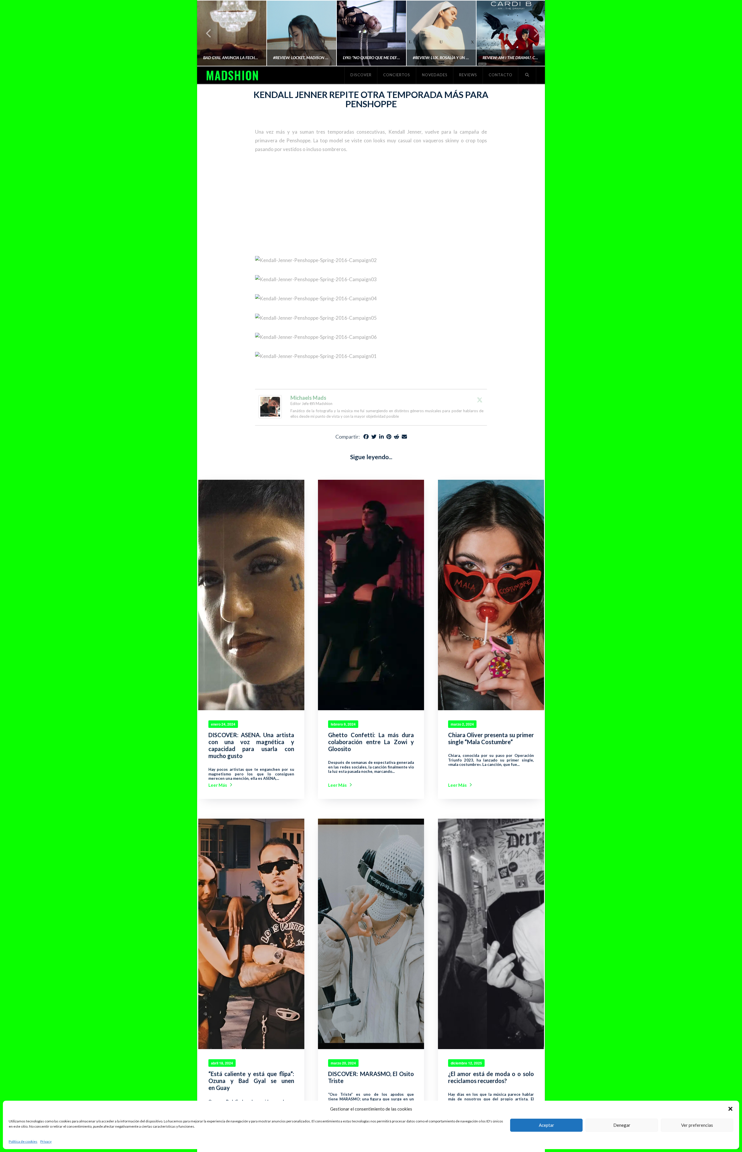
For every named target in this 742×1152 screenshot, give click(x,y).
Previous (209, 33)
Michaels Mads (308, 398)
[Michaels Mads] (270, 406)
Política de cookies (23, 1141)
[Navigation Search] (527, 75)
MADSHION (232, 75)
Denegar (621, 1125)
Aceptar (546, 1125)
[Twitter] (479, 399)
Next (532, 33)
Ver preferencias (697, 1125)
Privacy (46, 1141)
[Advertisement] (371, 204)
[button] (730, 1109)
